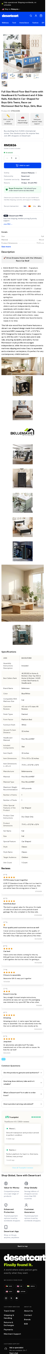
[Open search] (31, 16)
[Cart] (41, 16)
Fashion (35, 23)
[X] (11, 1298)
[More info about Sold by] (36, 173)
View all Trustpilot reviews (22, 1168)
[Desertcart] (10, 15)
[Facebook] (16, 1298)
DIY (43, 23)
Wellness (5, 23)
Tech (14, 23)
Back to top (23, 1246)
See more (6, 246)
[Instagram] (6, 1298)
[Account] (36, 16)
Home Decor (24, 23)
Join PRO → (7, 224)
